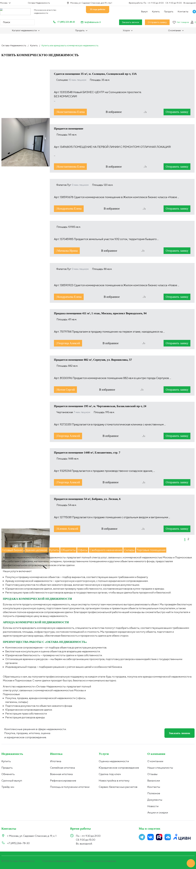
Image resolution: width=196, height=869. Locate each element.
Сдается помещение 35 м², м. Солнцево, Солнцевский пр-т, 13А (95, 73)
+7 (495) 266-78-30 (18, 843)
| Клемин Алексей (67, 528)
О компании (156, 754)
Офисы (83, 550)
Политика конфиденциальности (59, 861)
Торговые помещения (151, 550)
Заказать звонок (130, 22)
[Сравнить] (145, 112)
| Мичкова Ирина (67, 250)
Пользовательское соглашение (99, 861)
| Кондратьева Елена (68, 208)
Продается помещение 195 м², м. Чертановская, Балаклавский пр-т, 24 (100, 406)
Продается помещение (68, 128)
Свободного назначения (106, 550)
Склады (129, 550)
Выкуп (144, 11)
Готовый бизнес (12, 550)
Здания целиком (36, 550)
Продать (168, 11)
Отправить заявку (157, 22)
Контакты (183, 11)
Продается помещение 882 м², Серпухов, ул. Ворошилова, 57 (93, 359)
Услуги (104, 754)
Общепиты (68, 550)
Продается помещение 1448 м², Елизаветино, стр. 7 (87, 452)
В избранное (114, 112)
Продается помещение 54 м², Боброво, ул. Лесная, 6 (87, 498)
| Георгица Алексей (68, 343)
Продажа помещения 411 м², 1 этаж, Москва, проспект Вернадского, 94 (100, 313)
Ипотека (56, 754)
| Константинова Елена (70, 112)
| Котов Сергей (65, 389)
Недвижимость (12, 754)
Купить (156, 11)
